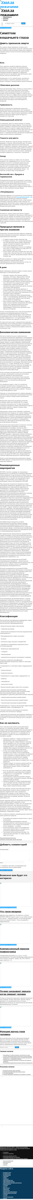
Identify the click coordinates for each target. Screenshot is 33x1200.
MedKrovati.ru (3, 1147)
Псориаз (5, 1194)
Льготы (5, 1164)
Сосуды (5, 1195)
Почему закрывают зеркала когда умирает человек (15, 993)
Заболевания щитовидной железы (12, 1182)
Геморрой (5, 1176)
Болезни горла (7, 1172)
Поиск (23, 23)
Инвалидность (7, 1162)
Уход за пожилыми (5, 28)
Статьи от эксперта (8, 1153)
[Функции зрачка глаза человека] (15, 1026)
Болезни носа (6, 1173)
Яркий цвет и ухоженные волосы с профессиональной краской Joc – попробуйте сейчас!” (17, 1058)
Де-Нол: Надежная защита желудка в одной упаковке (17, 1056)
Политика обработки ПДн (10, 1156)
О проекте (5, 1152)
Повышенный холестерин (10, 1193)
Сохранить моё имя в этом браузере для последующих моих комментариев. (13, 866)
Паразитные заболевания (10, 1191)
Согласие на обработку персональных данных (15, 1158)
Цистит (5, 1198)
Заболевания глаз (8, 1180)
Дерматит (6, 1179)
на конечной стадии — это (24, 197)
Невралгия (6, 1189)
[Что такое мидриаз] (15, 906)
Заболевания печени (8, 1181)
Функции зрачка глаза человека (11, 1070)
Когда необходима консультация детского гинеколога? (18, 1062)
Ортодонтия (6, 1190)
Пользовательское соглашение (11, 1157)
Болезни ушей (7, 1175)
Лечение (2, 907)
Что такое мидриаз (10, 911)
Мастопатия (6, 1188)
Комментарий (4, 849)
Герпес (5, 1177)
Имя (1, 862)
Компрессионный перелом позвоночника (14, 950)
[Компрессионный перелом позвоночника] (15, 943)
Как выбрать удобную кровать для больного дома (16, 1055)
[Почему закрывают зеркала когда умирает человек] (15, 986)
